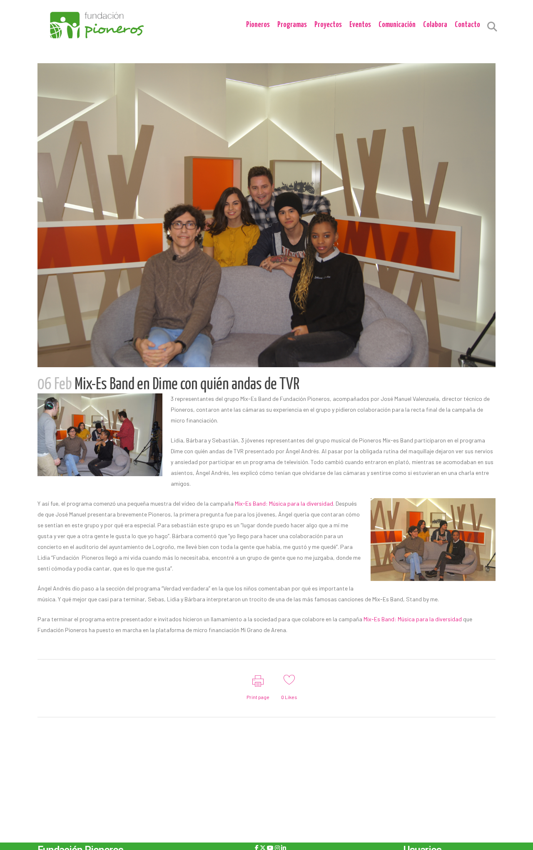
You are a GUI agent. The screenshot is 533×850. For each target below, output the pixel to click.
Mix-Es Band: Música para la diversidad (284, 503)
